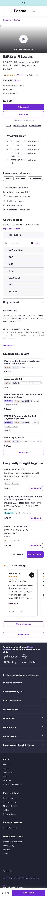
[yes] (16, 611)
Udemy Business (10, 828)
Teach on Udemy (10, 802)
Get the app (8, 798)
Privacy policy (8, 845)
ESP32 (17, 20)
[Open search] (34, 11)
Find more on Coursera (12, 784)
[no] (21, 611)
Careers (6, 768)
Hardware (7, 20)
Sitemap (6, 849)
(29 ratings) (21, 75)
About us (6, 764)
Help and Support (10, 814)
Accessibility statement (12, 841)
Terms (5, 853)
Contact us (7, 772)
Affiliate (6, 810)
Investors (7, 780)
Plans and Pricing (10, 806)
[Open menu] (5, 11)
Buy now (23, 114)
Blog (5, 776)
